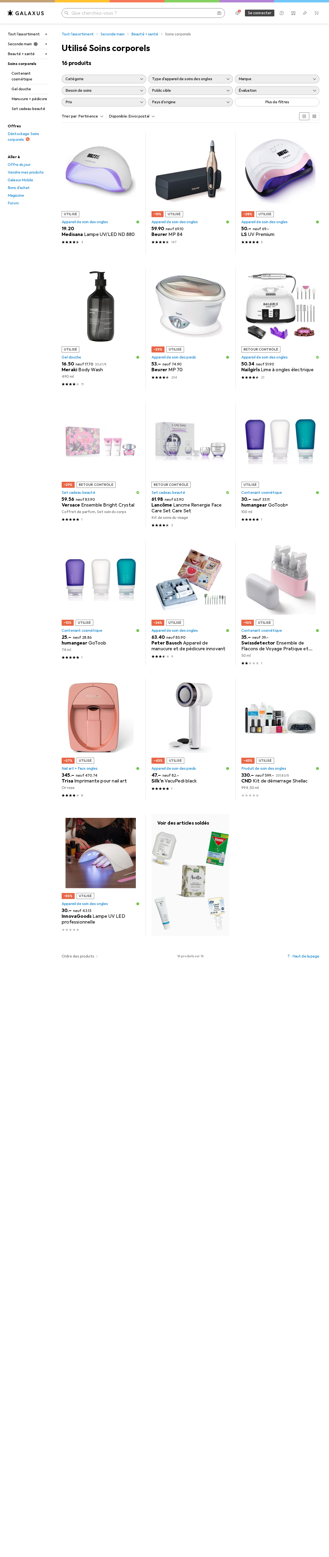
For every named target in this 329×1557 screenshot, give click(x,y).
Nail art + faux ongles (80, 768)
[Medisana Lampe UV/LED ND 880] (100, 193)
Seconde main (20, 44)
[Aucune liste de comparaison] (293, 13)
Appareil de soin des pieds (173, 357)
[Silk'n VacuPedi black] (190, 739)
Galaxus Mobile (20, 180)
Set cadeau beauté (28, 108)
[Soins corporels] (190, 875)
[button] (138, 222)
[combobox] (90, 116)
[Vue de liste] (314, 116)
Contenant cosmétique (22, 76)
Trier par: (70, 116)
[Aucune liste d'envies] (305, 13)
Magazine (16, 195)
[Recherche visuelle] (219, 13)
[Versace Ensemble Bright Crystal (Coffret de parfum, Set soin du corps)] (100, 465)
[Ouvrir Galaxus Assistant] (282, 13)
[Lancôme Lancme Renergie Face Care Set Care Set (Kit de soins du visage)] (190, 465)
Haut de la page (305, 956)
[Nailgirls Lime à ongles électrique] (280, 328)
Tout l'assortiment (24, 34)
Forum (13, 203)
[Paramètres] (237, 13)
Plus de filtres (277, 102)
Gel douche (21, 89)
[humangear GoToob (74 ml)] (100, 603)
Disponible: (118, 116)
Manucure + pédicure (29, 99)
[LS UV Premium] (280, 193)
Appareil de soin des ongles (85, 222)
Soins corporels (22, 63)
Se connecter (260, 13)
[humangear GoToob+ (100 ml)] (280, 465)
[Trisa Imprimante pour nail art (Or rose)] (100, 739)
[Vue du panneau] (304, 116)
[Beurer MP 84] (190, 193)
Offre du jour (19, 164)
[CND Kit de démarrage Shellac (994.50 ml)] (280, 739)
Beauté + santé (21, 54)
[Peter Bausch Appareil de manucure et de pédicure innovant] (190, 603)
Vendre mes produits (26, 172)
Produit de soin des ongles (263, 768)
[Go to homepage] (26, 13)
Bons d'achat (19, 187)
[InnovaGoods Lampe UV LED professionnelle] (100, 875)
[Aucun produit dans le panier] (316, 13)
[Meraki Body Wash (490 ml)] (100, 328)
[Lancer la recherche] (66, 13)
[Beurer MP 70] (190, 328)
